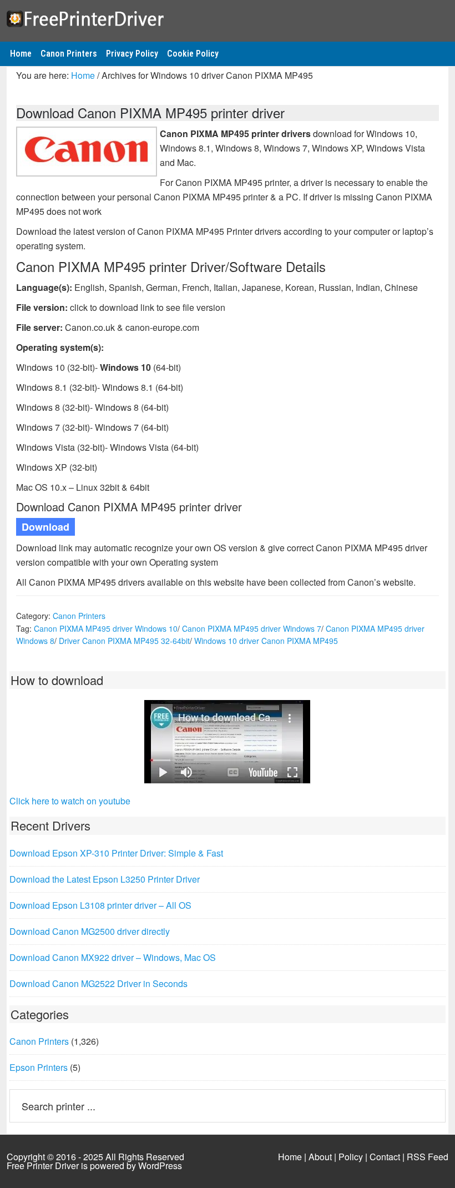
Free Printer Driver (227, 17)
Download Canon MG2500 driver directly (89, 931)
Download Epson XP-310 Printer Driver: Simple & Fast (116, 853)
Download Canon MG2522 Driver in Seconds (98, 983)
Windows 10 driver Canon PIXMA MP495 (266, 640)
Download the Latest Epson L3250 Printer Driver (104, 879)
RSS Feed (427, 1156)
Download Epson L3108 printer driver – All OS (100, 905)
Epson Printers (38, 1067)
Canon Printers (79, 615)
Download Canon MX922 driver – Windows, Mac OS (112, 957)
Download (45, 527)
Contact (385, 1156)
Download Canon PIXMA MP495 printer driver (150, 112)
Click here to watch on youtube (69, 800)
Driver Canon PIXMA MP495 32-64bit (124, 640)
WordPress (160, 1165)
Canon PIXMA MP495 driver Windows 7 (251, 628)
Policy (350, 1156)
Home (290, 1156)
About (320, 1156)
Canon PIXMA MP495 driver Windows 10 (106, 628)
